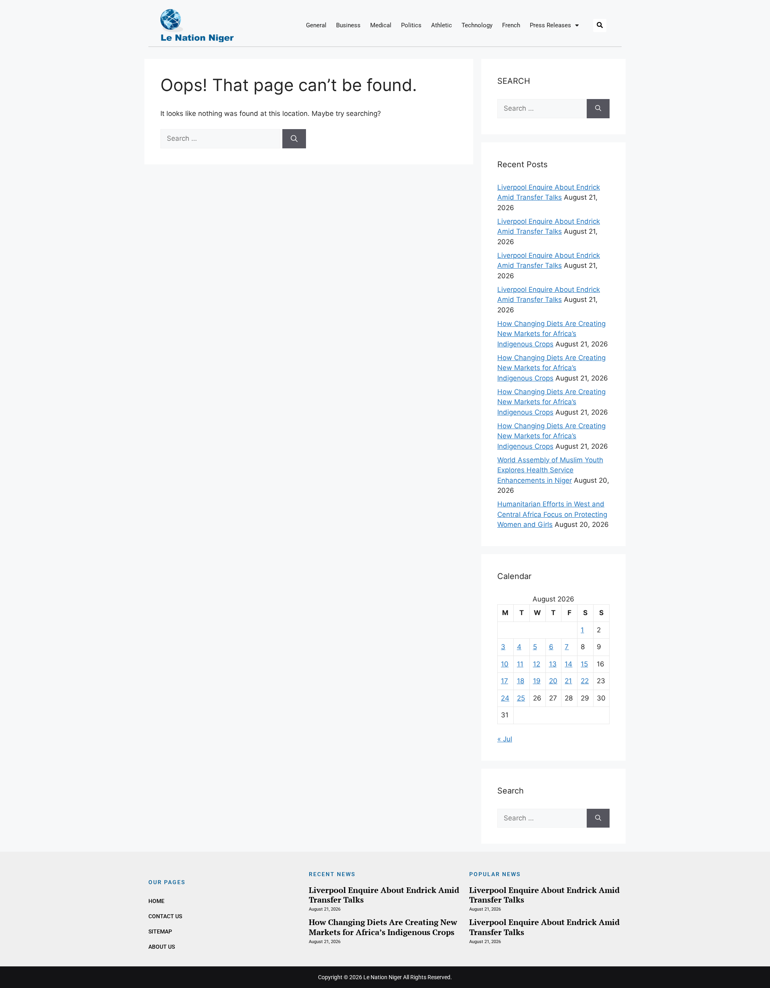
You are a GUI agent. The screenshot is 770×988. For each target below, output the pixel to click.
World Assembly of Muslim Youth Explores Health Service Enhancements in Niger (550, 470)
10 (505, 664)
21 (568, 681)
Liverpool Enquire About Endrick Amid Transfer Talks (384, 895)
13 (553, 664)
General (316, 25)
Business (348, 25)
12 (536, 664)
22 (585, 681)
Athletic (441, 25)
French (511, 25)
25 (521, 698)
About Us (161, 946)
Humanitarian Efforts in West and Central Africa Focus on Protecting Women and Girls (552, 514)
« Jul (504, 739)
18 (520, 681)
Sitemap (160, 931)
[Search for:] (221, 138)
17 (504, 681)
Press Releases (550, 25)
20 (553, 681)
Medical (380, 25)
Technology (477, 25)
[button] (599, 25)
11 (520, 664)
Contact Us (165, 916)
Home (156, 901)
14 (568, 664)
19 (537, 681)
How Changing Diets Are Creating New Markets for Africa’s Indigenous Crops (551, 334)
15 (584, 664)
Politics (411, 25)
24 (505, 698)
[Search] (294, 138)
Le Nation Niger (382, 977)
